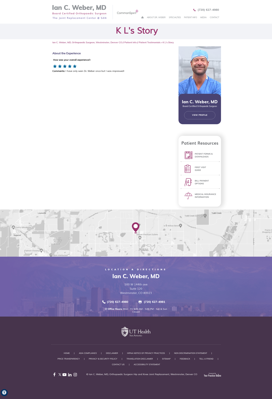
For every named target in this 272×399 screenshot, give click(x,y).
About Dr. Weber (156, 17)
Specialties (175, 17)
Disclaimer (112, 353)
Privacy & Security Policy (103, 358)
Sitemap (166, 358)
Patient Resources (199, 143)
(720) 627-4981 (154, 302)
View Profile (199, 115)
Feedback (185, 358)
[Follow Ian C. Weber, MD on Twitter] (59, 375)
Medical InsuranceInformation (205, 195)
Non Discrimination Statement (190, 353)
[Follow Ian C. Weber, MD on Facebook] (54, 375)
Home (67, 353)
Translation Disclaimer (140, 358)
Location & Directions (136, 269)
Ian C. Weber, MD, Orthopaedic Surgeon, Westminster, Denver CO (87, 42)
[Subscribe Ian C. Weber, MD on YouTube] (65, 375)
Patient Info (190, 17)
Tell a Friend (206, 358)
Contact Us (118, 364)
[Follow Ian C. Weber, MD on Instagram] (76, 375)
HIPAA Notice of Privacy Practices (146, 353)
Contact (214, 17)
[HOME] (142, 17)
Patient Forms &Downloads (203, 155)
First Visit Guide (200, 168)
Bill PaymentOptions (202, 182)
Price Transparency (69, 358)
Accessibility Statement (147, 364)
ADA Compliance (88, 353)
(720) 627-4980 (208, 9)
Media (203, 17)
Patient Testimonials (150, 42)
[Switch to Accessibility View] (4, 392)
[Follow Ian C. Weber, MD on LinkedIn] (70, 375)
